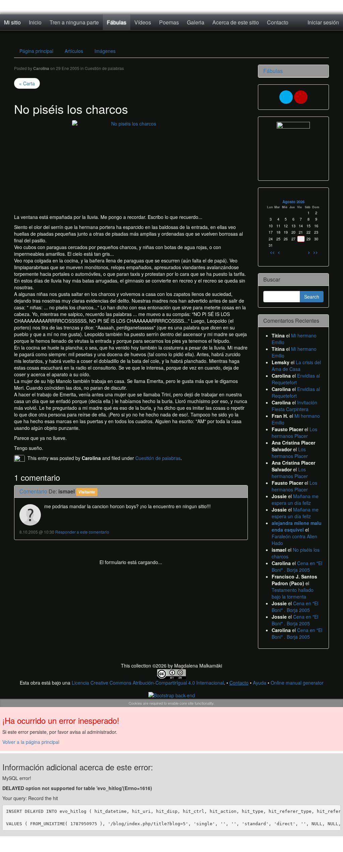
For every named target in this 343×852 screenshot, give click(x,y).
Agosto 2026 (293, 201)
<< (272, 252)
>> (315, 252)
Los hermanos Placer (294, 432)
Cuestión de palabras (104, 68)
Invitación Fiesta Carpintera (294, 405)
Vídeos (142, 22)
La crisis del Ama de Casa (296, 365)
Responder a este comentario (82, 532)
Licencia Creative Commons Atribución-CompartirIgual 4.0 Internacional (148, 682)
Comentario (33, 491)
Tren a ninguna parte (74, 22)
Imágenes (105, 51)
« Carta (27, 83)
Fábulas (116, 22)
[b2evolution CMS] (171, 694)
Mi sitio (12, 22)
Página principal (36, 51)
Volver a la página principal (30, 742)
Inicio (35, 22)
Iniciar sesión (323, 22)
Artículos (74, 51)
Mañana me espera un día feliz (295, 499)
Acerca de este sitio (235, 22)
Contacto (277, 22)
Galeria (195, 22)
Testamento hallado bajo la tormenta (293, 593)
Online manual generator (297, 682)
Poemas (169, 22)
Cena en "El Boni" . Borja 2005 (297, 566)
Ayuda (259, 682)
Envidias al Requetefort (296, 379)
